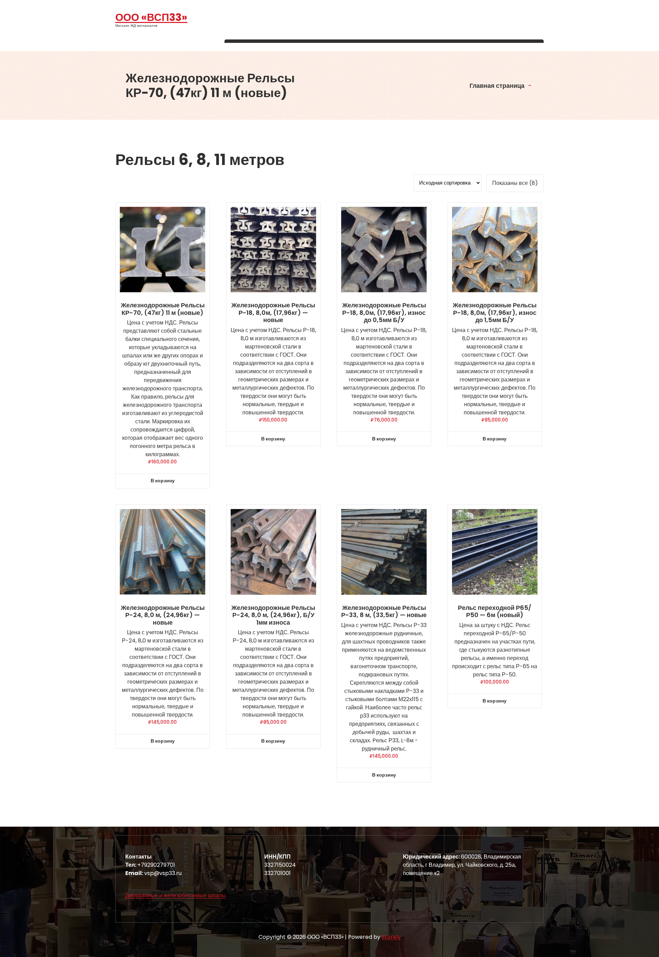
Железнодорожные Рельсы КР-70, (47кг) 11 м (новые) (163, 309)
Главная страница (496, 85)
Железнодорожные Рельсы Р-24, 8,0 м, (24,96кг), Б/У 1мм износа (273, 615)
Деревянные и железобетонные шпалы (175, 895)
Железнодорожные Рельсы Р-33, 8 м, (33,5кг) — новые (384, 611)
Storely (391, 937)
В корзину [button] (163, 480)
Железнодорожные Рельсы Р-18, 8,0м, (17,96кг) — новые (273, 313)
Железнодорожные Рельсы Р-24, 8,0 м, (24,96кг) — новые (163, 615)
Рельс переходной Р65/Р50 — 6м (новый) (494, 611)
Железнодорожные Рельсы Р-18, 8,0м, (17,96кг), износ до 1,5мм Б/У (494, 313)
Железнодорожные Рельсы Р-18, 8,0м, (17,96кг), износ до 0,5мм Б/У (384, 313)
